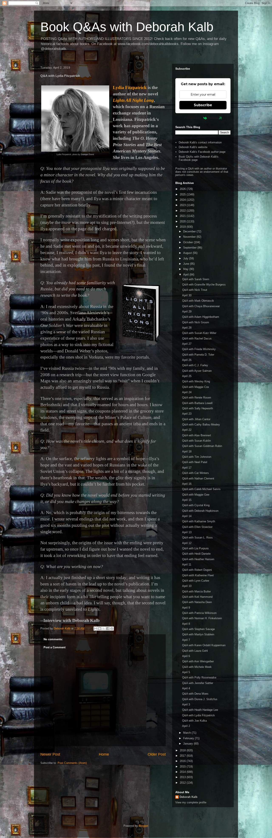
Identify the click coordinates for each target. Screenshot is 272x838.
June (186, 263)
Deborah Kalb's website (193, 147)
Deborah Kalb (188, 796)
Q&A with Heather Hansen (198, 559)
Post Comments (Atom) (72, 763)
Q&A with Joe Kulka (194, 720)
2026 (183, 189)
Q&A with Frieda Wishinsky (199, 349)
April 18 (186, 451)
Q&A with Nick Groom (195, 322)
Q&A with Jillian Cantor (196, 419)
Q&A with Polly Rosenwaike (199, 677)
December (190, 231)
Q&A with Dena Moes (195, 693)
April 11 (186, 564)
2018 (183, 750)
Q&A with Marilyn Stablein (198, 634)
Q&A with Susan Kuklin (196, 440)
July (186, 258)
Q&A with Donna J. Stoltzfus (199, 699)
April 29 (186, 311)
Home (104, 754)
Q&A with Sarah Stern (195, 279)
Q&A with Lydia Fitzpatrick (198, 715)
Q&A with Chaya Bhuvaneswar (201, 306)
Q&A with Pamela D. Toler (198, 354)
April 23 (186, 413)
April (186, 274)
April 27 (186, 343)
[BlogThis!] (100, 628)
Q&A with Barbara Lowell (197, 403)
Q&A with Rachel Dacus (197, 338)
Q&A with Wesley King (196, 381)
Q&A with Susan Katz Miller (199, 333)
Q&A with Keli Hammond (197, 596)
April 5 (186, 672)
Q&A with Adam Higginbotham (200, 316)
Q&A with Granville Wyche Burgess (204, 284)
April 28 (186, 327)
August (188, 252)
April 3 (186, 704)
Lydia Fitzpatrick (130, 87)
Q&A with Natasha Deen (197, 602)
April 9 (186, 607)
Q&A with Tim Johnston (196, 456)
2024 (183, 199)
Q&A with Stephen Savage (198, 629)
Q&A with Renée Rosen (196, 397)
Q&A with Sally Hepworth (197, 408)
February (189, 738)
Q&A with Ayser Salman (197, 370)
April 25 (186, 376)
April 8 (186, 623)
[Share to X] (104, 628)
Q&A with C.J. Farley (195, 365)
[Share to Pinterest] (112, 628)
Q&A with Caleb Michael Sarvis (201, 489)
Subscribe (203, 105)
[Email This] (96, 628)
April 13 (186, 532)
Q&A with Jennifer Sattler (197, 683)
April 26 (186, 360)
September (190, 247)
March (187, 732)
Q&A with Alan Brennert (196, 435)
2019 (183, 226)
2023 (183, 205)
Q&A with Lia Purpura (195, 548)
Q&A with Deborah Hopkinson (200, 510)
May (186, 269)
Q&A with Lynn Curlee (195, 580)
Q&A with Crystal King (196, 505)
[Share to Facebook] (108, 628)
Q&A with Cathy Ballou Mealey (201, 424)
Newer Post (50, 754)
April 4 (186, 688)
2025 (183, 194)
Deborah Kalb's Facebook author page (202, 151)
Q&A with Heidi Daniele (196, 553)
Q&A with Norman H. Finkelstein (202, 618)
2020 (183, 221)
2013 (183, 777)
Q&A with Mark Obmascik (198, 300)
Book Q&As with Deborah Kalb (126, 27)
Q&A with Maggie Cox (195, 387)
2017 (183, 755)
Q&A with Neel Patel (194, 462)
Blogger (143, 825)
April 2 (186, 726)
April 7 (186, 640)
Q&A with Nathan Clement (198, 478)
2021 (183, 216)
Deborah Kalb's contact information (200, 142)
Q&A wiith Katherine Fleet (198, 575)
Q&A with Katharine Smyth (198, 521)
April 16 (186, 483)
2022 (183, 210)
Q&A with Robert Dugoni (197, 569)
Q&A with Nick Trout (194, 289)
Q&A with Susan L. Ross (197, 537)
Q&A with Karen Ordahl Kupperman (203, 645)
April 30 (186, 295)
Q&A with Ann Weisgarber (198, 661)
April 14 (186, 516)
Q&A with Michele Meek (197, 666)
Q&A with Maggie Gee (195, 494)
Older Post (157, 754)
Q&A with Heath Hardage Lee (200, 709)
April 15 (186, 500)
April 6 (186, 656)
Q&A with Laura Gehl (195, 650)
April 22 (186, 429)
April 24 (186, 392)
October (188, 242)
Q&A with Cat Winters (195, 473)
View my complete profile (190, 802)
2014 (183, 771)
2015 (183, 766)
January (188, 743)
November (190, 236)
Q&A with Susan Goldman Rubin (202, 446)
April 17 (186, 467)
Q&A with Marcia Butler (196, 591)
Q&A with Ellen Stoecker (197, 527)
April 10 (186, 586)
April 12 (186, 543)
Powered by (192, 118)
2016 (183, 761)
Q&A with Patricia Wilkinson (199, 613)
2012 (183, 782)
